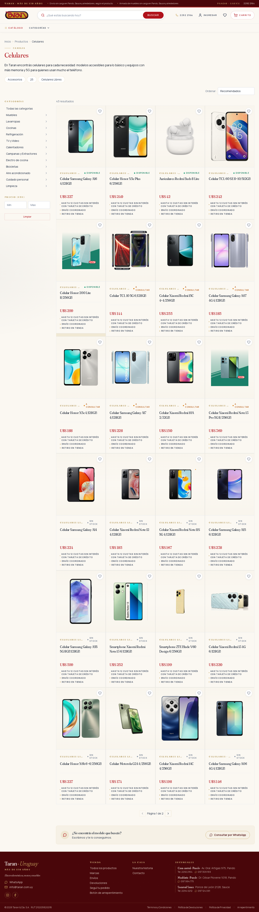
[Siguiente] (168, 813)
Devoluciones (98, 883)
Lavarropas (13, 121)
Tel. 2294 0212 (185, 890)
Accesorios (15, 79)
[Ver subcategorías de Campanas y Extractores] (46, 153)
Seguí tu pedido (100, 888)
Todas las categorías (19, 108)
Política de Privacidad (220, 907)
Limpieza (11, 186)
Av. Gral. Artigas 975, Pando (218, 868)
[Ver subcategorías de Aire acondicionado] (46, 173)
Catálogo (15, 27)
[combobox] (101, 15)
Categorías (37, 27)
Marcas (94, 873)
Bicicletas (12, 166)
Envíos (94, 878)
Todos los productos (103, 868)
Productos (21, 41)
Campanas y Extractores (21, 153)
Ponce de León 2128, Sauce (212, 887)
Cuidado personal (17, 179)
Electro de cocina (17, 160)
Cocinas (11, 128)
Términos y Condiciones (159, 907)
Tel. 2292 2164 (185, 871)
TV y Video (12, 141)
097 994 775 (187, 881)
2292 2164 (249, 3)
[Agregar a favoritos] (100, 111)
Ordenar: (210, 91)
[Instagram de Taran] (8, 895)
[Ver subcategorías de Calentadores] (46, 147)
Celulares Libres (51, 79)
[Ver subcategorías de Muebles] (46, 115)
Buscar (153, 15)
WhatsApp (16, 882)
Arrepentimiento (245, 907)
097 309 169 (204, 871)
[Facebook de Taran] (15, 895)
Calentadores (15, 147)
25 (31, 79)
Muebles (11, 115)
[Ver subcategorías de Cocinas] (46, 128)
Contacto (139, 873)
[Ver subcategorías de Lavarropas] (46, 121)
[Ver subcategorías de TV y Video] (46, 141)
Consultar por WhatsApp (230, 835)
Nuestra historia (143, 868)
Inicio (8, 41)
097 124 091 (204, 890)
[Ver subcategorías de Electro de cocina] (46, 160)
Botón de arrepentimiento (106, 893)
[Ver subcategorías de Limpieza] (46, 186)
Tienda (95, 862)
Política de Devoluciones (190, 907)
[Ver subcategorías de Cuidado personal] (46, 179)
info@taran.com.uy (21, 887)
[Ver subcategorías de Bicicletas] (46, 166)
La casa (139, 862)
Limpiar (27, 216)
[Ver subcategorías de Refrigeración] (46, 134)
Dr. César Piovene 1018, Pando (217, 877)
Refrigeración (14, 134)
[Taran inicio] (17, 15)
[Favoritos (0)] (225, 15)
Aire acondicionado (18, 173)
